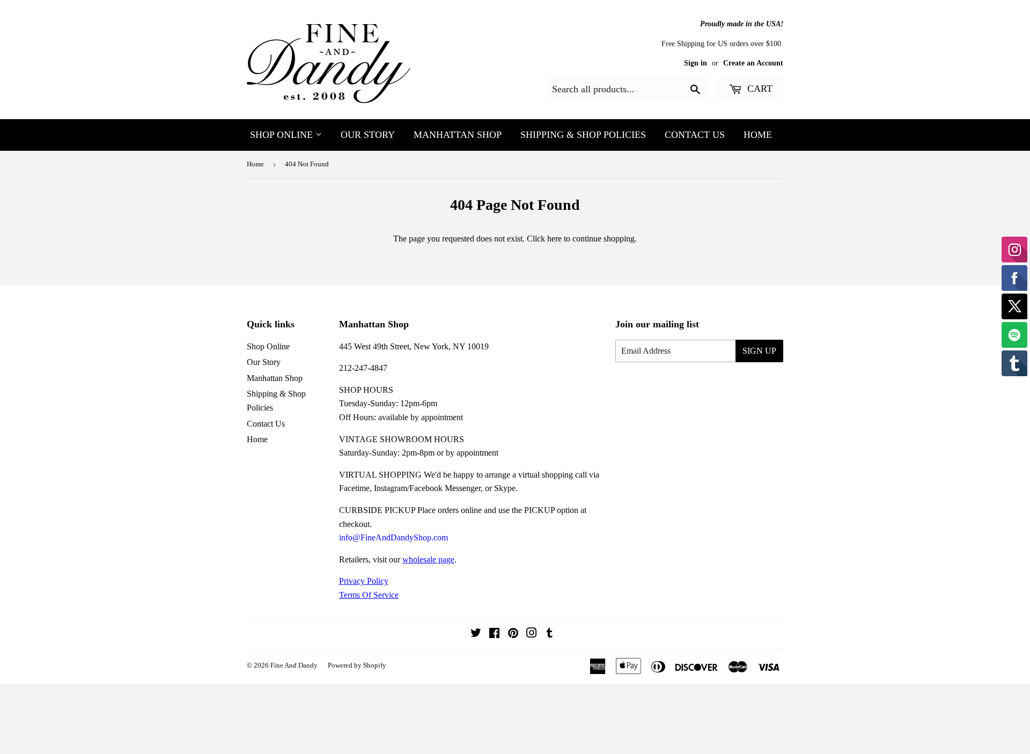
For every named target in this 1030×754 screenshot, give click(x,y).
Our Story (368, 134)
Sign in (695, 63)
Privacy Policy (363, 580)
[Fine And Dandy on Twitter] (475, 634)
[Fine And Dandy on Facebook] (494, 634)
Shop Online (282, 134)
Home (758, 134)
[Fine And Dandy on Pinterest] (513, 634)
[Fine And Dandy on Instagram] (531, 634)
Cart (758, 88)
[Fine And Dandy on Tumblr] (550, 634)
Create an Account (753, 63)
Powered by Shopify (357, 665)
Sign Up (759, 350)
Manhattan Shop (458, 134)
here (554, 238)
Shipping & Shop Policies (583, 134)
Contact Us (695, 134)
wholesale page (428, 559)
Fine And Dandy (294, 665)
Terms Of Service (369, 594)
